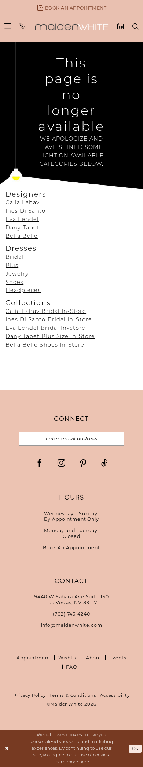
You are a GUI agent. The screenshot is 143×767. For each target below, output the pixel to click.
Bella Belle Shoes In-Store (45, 345)
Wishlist (68, 658)
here (84, 762)
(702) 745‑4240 (71, 614)
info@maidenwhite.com (71, 625)
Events (117, 658)
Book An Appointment (71, 547)
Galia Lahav (23, 203)
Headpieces (23, 290)
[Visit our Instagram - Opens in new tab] (61, 463)
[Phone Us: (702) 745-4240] (23, 26)
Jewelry (17, 274)
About (93, 658)
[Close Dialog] (6, 748)
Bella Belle (22, 236)
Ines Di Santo (26, 211)
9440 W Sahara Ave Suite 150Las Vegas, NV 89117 (71, 599)
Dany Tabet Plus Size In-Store (50, 337)
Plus (12, 266)
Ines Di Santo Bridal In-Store (49, 320)
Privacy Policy (29, 695)
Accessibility (115, 695)
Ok (135, 748)
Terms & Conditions (73, 695)
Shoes (14, 282)
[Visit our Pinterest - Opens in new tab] (83, 463)
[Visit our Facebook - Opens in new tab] (39, 463)
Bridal (14, 257)
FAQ (71, 667)
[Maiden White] (71, 26)
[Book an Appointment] (120, 26)
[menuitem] (8, 26)
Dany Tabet (23, 228)
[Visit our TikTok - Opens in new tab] (104, 463)
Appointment (33, 658)
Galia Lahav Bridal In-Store (46, 311)
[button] (8, 26)
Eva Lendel (22, 219)
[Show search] (135, 26)
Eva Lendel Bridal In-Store (45, 328)
